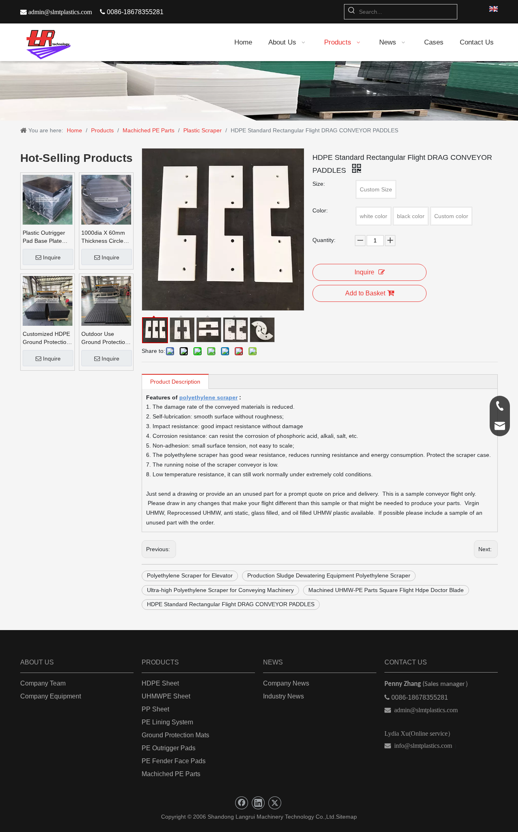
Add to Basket (365, 293)
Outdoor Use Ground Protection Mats (104, 338)
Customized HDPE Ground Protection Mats (46, 338)
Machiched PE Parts (171, 773)
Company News (286, 683)
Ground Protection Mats (175, 735)
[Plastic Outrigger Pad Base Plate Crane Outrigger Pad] (47, 199)
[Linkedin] (258, 802)
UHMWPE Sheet (166, 696)
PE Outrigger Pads (168, 748)
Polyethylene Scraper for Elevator (190, 575)
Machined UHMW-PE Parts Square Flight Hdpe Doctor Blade (386, 590)
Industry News (283, 696)
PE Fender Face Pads (174, 761)
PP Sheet (155, 709)
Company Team (43, 683)
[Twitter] (274, 802)
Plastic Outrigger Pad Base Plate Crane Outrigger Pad (44, 237)
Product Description (175, 381)
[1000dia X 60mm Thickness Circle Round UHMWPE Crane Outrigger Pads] (106, 199)
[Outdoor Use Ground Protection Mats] (106, 300)
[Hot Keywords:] (351, 11)
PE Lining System (167, 722)
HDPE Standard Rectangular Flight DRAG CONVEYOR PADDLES (230, 604)
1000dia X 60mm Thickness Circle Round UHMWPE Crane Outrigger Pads (103, 237)
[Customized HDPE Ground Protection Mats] (47, 300)
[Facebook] (241, 802)
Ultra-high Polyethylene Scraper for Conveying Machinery (220, 590)
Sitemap (346, 816)
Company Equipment (50, 696)
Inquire (52, 257)
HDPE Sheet (160, 683)
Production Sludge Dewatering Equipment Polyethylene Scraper (328, 575)
